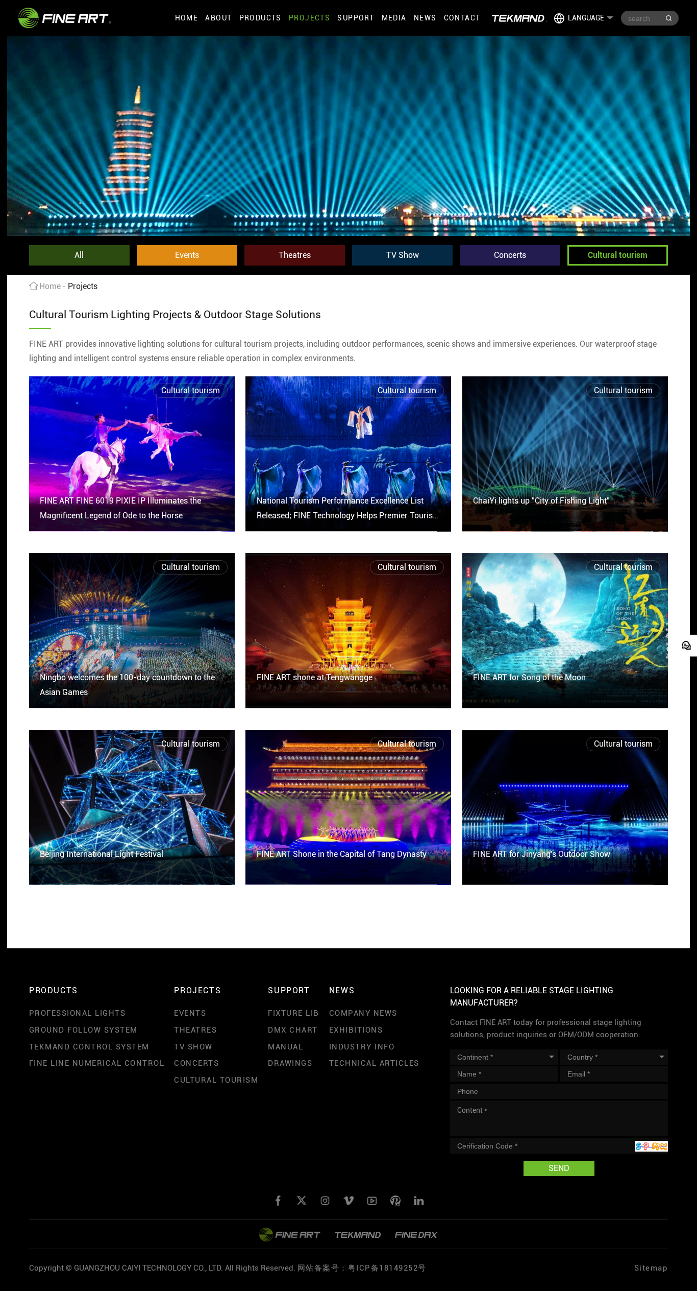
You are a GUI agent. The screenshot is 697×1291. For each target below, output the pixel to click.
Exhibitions (356, 1030)
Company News (363, 1013)
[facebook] (278, 1200)
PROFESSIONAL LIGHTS (77, 1013)
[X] (301, 1200)
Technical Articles (374, 1063)
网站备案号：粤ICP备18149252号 (362, 1268)
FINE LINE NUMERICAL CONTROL (97, 1063)
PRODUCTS (260, 18)
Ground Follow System (83, 1030)
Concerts (510, 255)
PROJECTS (309, 18)
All (79, 255)
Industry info (362, 1046)
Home (50, 286)
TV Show (402, 255)
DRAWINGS (290, 1063)
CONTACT (462, 18)
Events (187, 255)
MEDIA (394, 18)
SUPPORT (355, 18)
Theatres (295, 255)
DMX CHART (293, 1030)
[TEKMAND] (519, 18)
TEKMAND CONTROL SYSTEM (89, 1046)
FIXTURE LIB (293, 1013)
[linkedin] (419, 1200)
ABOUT (218, 18)
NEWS (425, 18)
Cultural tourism (618, 255)
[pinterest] (395, 1200)
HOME (186, 18)
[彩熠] (289, 1234)
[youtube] (372, 1200)
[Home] (64, 18)
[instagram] (325, 1200)
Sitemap (651, 1268)
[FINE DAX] (416, 1234)
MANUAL (285, 1046)
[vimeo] (348, 1200)
